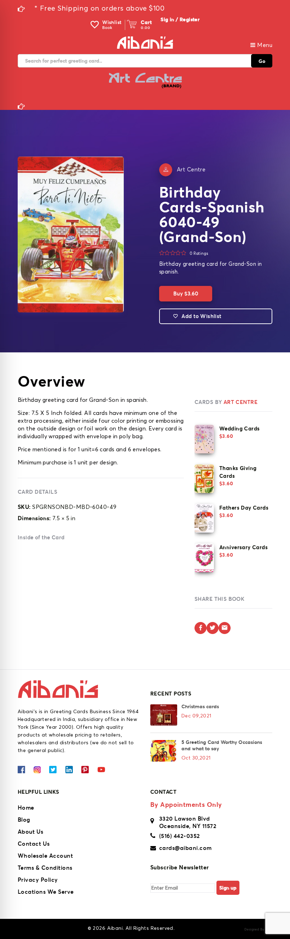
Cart (146, 22)
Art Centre (191, 169)
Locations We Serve (46, 891)
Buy (185, 293)
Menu (264, 45)
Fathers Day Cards (243, 507)
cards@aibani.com (185, 847)
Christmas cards (200, 706)
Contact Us (34, 843)
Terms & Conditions (45, 867)
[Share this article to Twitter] (213, 628)
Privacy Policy (38, 879)
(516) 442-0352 (179, 835)
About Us (31, 831)
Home (26, 807)
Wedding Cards (239, 428)
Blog (24, 819)
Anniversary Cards (243, 547)
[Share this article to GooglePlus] (225, 628)
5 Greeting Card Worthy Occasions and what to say (221, 745)
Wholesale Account (45, 855)
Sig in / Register (180, 19)
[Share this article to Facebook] (201, 628)
